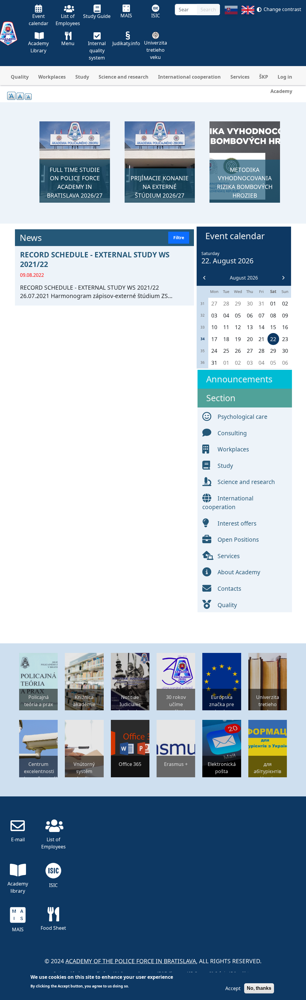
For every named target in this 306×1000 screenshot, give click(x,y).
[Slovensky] (231, 36)
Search (208, 9)
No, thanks (259, 988)
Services (240, 77)
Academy (281, 91)
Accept (233, 988)
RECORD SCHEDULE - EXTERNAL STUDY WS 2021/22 (94, 259)
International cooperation (189, 77)
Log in (285, 77)
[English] (247, 36)
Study (82, 77)
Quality (20, 77)
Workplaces (52, 77)
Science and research (124, 77)
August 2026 (244, 277)
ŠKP (263, 77)
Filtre (178, 237)
